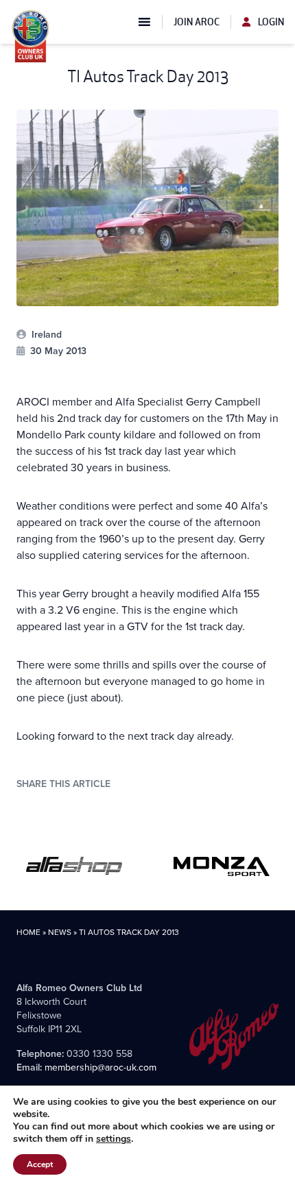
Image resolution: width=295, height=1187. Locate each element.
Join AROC (197, 22)
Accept (40, 1164)
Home (28, 932)
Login (270, 22)
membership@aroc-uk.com (100, 1067)
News (59, 932)
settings (113, 1139)
